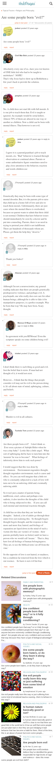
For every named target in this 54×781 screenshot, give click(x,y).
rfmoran (18, 273)
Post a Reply (44, 573)
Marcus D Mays (24, 323)
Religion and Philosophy (35, 672)
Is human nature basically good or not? (33, 709)
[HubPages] (27, 4)
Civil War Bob (21, 56)
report (12, 47)
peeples (18, 96)
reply (5, 47)
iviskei (18, 353)
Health (26, 605)
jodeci (17, 28)
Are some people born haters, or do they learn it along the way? (34, 654)
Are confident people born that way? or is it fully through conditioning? (33, 614)
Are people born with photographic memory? (34, 588)
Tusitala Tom (20, 431)
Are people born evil (35, 742)
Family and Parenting (33, 582)
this (19, 142)
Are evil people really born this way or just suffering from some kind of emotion (35, 681)
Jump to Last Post (21, 23)
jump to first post (28, 573)
